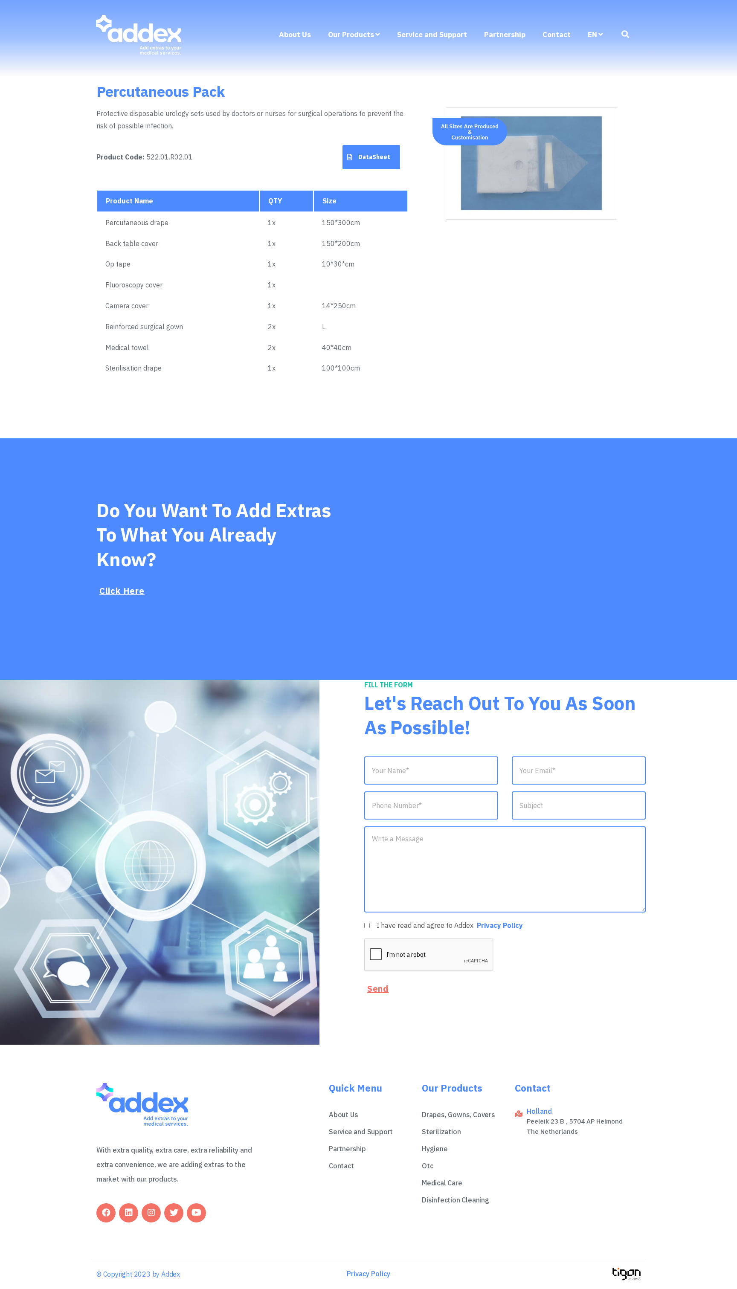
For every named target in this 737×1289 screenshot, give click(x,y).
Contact (557, 34)
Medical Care (442, 1183)
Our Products (351, 34)
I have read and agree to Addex (450, 925)
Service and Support (432, 34)
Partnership (504, 34)
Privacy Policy (500, 925)
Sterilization (441, 1131)
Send (378, 988)
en (592, 34)
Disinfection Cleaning (455, 1200)
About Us (295, 34)
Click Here (122, 591)
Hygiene (435, 1148)
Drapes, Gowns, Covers (458, 1114)
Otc (427, 1166)
